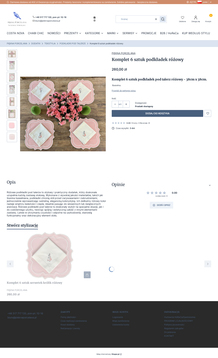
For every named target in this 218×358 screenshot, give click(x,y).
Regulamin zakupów (174, 328)
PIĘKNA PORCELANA (17, 43)
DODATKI (35, 43)
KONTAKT (169, 336)
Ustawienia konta (120, 324)
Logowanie (117, 317)
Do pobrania (170, 332)
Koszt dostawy (68, 324)
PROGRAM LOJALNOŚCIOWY (178, 321)
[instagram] (95, 20)
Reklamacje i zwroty (70, 328)
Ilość (114, 98)
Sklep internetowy (107, 354)
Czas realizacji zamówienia (74, 321)
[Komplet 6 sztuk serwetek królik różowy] (49, 256)
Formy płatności (68, 317)
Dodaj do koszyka (157, 113)
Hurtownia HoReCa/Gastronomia (179, 317)
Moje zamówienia (120, 321)
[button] (163, 19)
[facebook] (95, 18)
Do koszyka (87, 274)
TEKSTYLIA (50, 43)
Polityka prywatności (174, 324)
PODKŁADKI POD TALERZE (73, 43)
